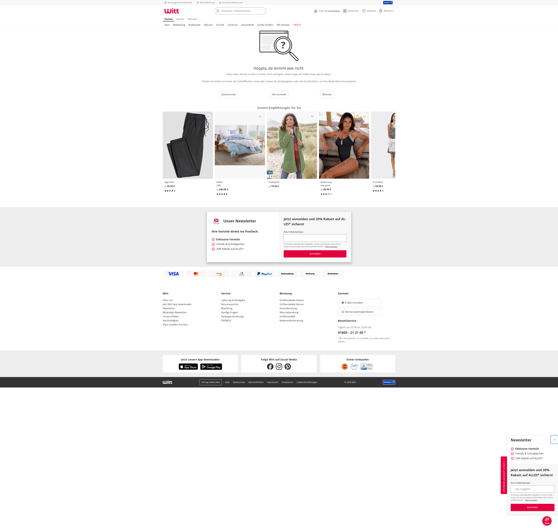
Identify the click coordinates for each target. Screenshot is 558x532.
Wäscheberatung (289, 312)
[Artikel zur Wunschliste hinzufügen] (208, 116)
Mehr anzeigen (531, 500)
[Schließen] (554, 439)
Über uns (168, 300)
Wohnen (192, 19)
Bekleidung (179, 24)
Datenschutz (239, 382)
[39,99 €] (188, 145)
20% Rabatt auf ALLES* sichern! (503, 477)
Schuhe (220, 24)
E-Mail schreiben (352, 303)
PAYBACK (226, 320)
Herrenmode (279, 94)
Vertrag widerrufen (210, 382)
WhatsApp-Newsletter (175, 312)
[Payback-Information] (389, 382)
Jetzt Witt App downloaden (177, 304)
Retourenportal (229, 304)
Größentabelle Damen (292, 300)
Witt (165, 293)
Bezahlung (227, 308)
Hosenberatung (288, 308)
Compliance (287, 382)
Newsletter (169, 308)
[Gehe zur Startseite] (171, 11)
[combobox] (247, 10)
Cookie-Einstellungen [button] (307, 382)
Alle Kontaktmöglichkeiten (359, 311)
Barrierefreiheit (256, 382)
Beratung (286, 293)
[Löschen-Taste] (263, 11)
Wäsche (208, 24)
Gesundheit (247, 24)
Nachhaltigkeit (170, 320)
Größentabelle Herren (292, 304)
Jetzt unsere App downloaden (200, 359)
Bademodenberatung (291, 320)
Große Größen (265, 24)
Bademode (195, 24)
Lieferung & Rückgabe (233, 300)
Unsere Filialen (171, 316)
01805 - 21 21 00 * (352, 332)
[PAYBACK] (388, 2)
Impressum (272, 382)
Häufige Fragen (229, 312)
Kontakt (343, 293)
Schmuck (233, 24)
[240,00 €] (240, 145)
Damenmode (228, 94)
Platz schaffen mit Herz (175, 324)
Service (226, 293)
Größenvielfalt (287, 316)
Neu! (167, 24)
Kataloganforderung (232, 316)
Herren (180, 19)
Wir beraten (283, 24)
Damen (168, 19)
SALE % (297, 24)
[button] (392, 145)
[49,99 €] (344, 145)
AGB (227, 382)
